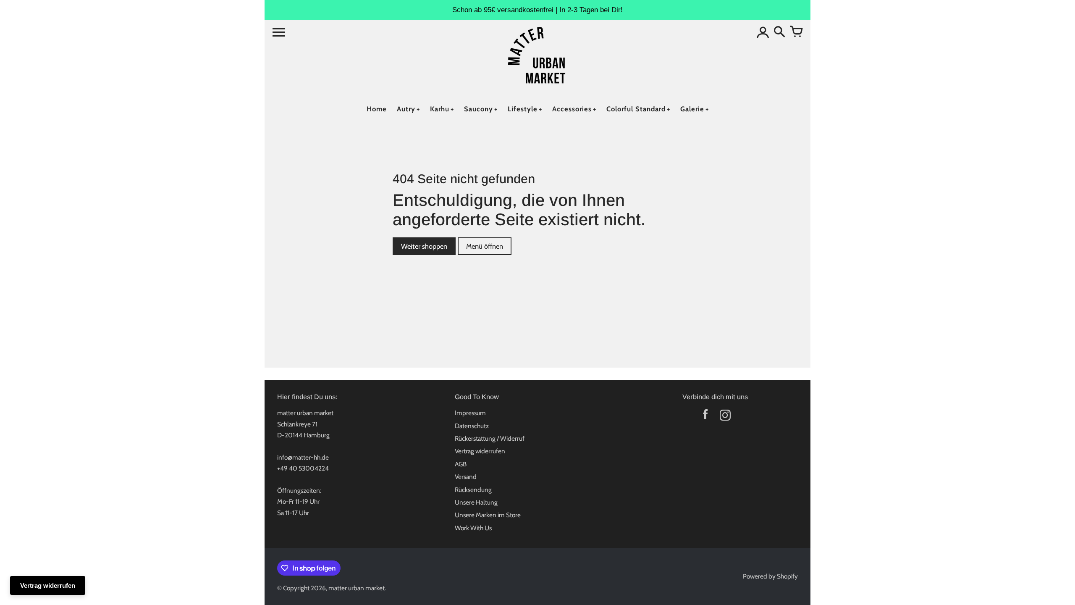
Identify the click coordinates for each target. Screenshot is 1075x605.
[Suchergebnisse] (779, 32)
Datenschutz (472, 426)
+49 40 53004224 (303, 468)
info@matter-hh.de (303, 457)
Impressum (470, 413)
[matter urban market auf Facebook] (705, 417)
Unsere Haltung (476, 502)
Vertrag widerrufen (480, 451)
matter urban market (356, 588)
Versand (466, 477)
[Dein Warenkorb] (796, 32)
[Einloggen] (762, 32)
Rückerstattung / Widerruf (489, 438)
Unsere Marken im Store (488, 515)
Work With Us (473, 528)
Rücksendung (473, 490)
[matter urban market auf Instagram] (725, 417)
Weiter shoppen (424, 246)
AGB (461, 464)
